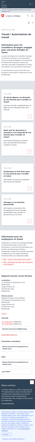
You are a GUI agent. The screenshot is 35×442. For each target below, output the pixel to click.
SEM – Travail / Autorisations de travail (16, 259)
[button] (32, 382)
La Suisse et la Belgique (13, 16)
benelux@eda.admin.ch (9, 335)
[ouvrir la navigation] (32, 16)
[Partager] (33, 22)
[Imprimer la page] (29, 22)
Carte (3, 314)
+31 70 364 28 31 (7, 322)
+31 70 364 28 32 (7, 324)
